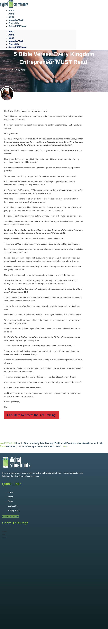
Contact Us (13, 44)
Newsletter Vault (15, 41)
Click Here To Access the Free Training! (31, 415)
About (11, 35)
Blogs (11, 38)
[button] (28, 531)
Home (11, 31)
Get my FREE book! (17, 26)
